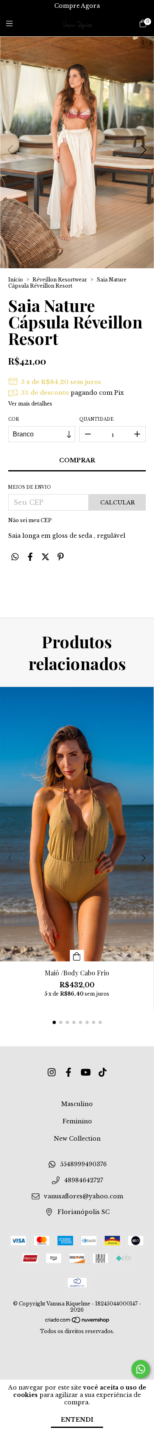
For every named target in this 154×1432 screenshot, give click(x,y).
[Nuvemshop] (77, 1322)
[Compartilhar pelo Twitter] (45, 556)
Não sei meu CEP (30, 520)
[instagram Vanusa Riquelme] (52, 1072)
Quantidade (96, 419)
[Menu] (14, 24)
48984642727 (83, 1180)
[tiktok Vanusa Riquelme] (102, 1072)
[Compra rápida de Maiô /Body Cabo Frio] (77, 955)
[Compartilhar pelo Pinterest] (60, 556)
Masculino (77, 1104)
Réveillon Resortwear (60, 280)
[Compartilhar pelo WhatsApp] (15, 556)
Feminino (77, 1121)
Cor (13, 419)
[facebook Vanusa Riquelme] (68, 1072)
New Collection (77, 1138)
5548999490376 (83, 1164)
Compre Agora (77, 5)
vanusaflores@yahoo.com (83, 1196)
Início (15, 280)
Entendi (77, 1419)
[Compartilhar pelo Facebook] (30, 556)
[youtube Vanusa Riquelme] (86, 1072)
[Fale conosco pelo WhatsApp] (140, 1369)
